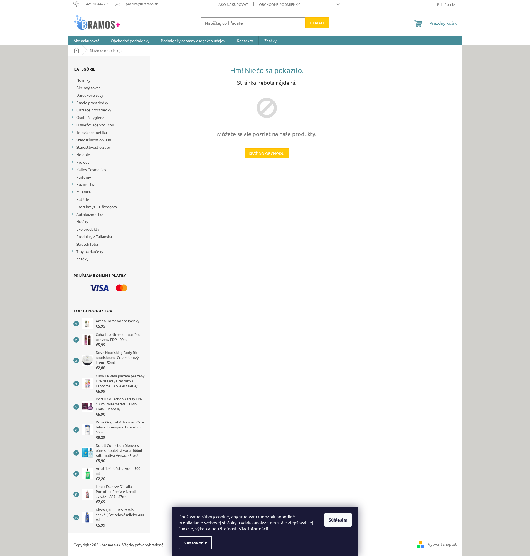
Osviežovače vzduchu (95, 124)
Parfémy (83, 176)
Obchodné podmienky (279, 4)
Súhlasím (338, 520)
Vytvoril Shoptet (442, 544)
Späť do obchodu (267, 153)
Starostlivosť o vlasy (93, 139)
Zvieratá (83, 191)
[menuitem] (86, 40)
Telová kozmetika (91, 132)
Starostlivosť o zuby (93, 146)
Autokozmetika (89, 214)
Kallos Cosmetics (91, 169)
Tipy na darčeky (89, 251)
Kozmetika (85, 184)
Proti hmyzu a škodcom (96, 206)
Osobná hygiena (90, 117)
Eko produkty (87, 228)
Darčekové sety (89, 95)
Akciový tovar (88, 87)
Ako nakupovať (233, 4)
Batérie (82, 199)
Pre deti (83, 161)
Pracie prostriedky (92, 102)
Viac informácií (253, 528)
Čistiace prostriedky (93, 109)
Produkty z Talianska (94, 236)
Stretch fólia (87, 243)
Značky (82, 258)
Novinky (83, 80)
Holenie (83, 154)
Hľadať (317, 22)
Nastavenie (195, 542)
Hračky (82, 221)
